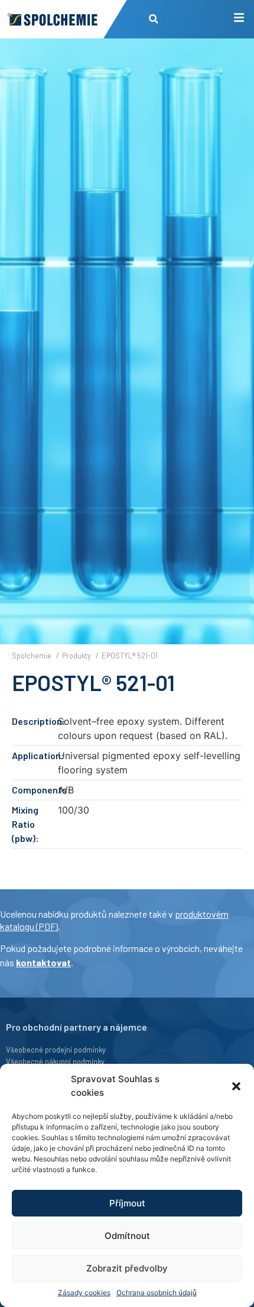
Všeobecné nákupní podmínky (55, 1061)
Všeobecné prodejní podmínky (56, 1049)
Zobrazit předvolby (127, 1268)
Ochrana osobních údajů (156, 1292)
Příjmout (127, 1203)
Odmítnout (127, 1235)
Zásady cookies (84, 1292)
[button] (236, 1086)
